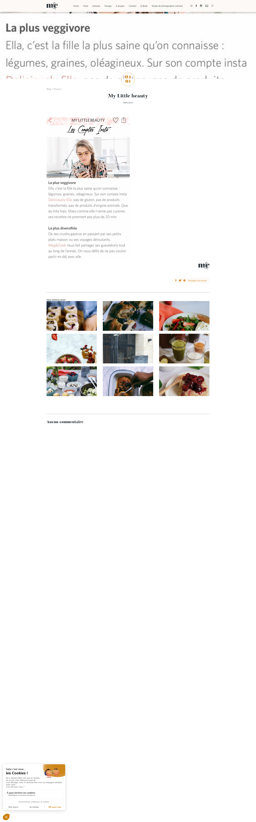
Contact (132, 6)
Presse (57, 89)
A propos (120, 6)
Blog (49, 89)
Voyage (108, 6)
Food (85, 6)
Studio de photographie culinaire (167, 6)
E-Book (144, 6)
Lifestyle (96, 6)
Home (76, 6)
